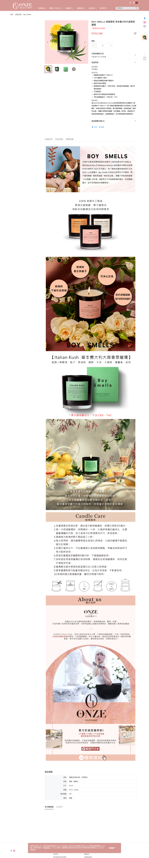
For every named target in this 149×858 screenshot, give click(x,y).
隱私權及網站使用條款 (59, 857)
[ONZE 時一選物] (22, 5)
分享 (95, 127)
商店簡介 (56, 854)
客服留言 (86, 854)
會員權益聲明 (88, 857)
